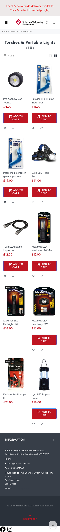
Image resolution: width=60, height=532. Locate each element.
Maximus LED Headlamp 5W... (40, 323)
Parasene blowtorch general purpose (14, 175)
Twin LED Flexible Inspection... (12, 249)
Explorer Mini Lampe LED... (14, 396)
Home (4, 31)
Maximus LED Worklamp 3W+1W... (43, 249)
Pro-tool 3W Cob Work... (12, 101)
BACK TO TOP (30, 519)
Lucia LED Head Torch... (40, 175)
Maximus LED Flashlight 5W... (11, 323)
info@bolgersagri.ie (22, 488)
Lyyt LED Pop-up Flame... (41, 396)
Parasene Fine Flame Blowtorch (43, 101)
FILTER (11, 55)
